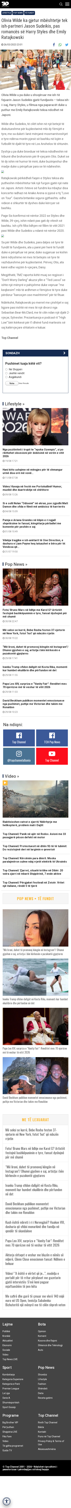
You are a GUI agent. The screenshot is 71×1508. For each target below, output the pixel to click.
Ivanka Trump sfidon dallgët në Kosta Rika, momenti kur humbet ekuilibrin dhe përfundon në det (35, 670)
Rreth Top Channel (47, 1422)
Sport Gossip (9, 1407)
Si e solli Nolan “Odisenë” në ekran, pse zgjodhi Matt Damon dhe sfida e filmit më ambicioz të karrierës (35, 507)
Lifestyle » (15, 403)
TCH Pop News (52, 742)
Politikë (6, 1331)
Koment (42, 1336)
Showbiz (42, 1374)
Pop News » (16, 564)
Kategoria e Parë (11, 1384)
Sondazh (12, 353)
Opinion (42, 1331)
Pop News (18, 13)
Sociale (6, 1350)
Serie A (6, 1398)
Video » (12, 776)
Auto (40, 1350)
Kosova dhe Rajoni (47, 1340)
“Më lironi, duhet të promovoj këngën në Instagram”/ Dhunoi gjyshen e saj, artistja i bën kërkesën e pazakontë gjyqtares (35, 652)
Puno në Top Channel (49, 1436)
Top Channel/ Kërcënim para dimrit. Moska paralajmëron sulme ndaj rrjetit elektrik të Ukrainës (35, 860)
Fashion (42, 1384)
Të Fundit (29, 13)
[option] (35, 171)
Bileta (41, 1427)
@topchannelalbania (19, 760)
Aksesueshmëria (47, 1449)
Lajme (7, 1324)
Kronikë (6, 1336)
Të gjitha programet (12, 1445)
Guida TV (7, 1450)
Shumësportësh (10, 1402)
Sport (7, 1367)
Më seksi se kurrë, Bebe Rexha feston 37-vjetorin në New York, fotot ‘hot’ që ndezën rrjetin (34, 633)
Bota (42, 1324)
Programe (10, 1415)
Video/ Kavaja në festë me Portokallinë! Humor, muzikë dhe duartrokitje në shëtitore (32, 490)
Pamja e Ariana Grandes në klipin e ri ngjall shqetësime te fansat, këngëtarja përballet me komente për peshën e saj (32, 526)
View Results (23, 383)
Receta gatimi (45, 1398)
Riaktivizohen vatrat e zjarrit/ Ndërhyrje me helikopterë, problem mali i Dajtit (30, 823)
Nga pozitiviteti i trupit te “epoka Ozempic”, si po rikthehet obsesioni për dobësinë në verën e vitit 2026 (33, 455)
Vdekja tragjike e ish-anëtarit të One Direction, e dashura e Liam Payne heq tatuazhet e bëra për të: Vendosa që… (34, 546)
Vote (11, 383)
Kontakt (42, 1431)
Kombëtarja (8, 1374)
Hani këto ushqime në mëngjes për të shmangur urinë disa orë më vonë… (33, 473)
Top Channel (19, 742)
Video (5, 1354)
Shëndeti (42, 1388)
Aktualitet (7, 1340)
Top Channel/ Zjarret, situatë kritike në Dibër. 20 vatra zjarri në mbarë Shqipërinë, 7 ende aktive (33, 872)
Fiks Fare (7, 1436)
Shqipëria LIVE (9, 1431)
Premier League (10, 1388)
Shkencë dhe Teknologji (50, 1345)
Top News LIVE (10, 1359)
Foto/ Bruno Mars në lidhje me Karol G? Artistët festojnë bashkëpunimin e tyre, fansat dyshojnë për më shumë (35, 615)
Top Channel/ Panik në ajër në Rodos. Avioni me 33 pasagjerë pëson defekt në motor (34, 835)
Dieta (40, 1393)
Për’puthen (8, 1427)
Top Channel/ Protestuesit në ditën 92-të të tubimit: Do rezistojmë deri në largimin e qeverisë (35, 848)
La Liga (6, 1393)
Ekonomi (7, 1345)
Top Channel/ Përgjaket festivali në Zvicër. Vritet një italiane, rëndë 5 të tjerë (33, 884)
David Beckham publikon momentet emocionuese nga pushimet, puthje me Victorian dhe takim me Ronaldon (33, 706)
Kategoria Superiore (12, 1379)
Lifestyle (6, 13)
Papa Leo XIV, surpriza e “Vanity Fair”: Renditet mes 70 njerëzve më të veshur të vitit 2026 (35, 687)
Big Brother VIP (10, 1422)
